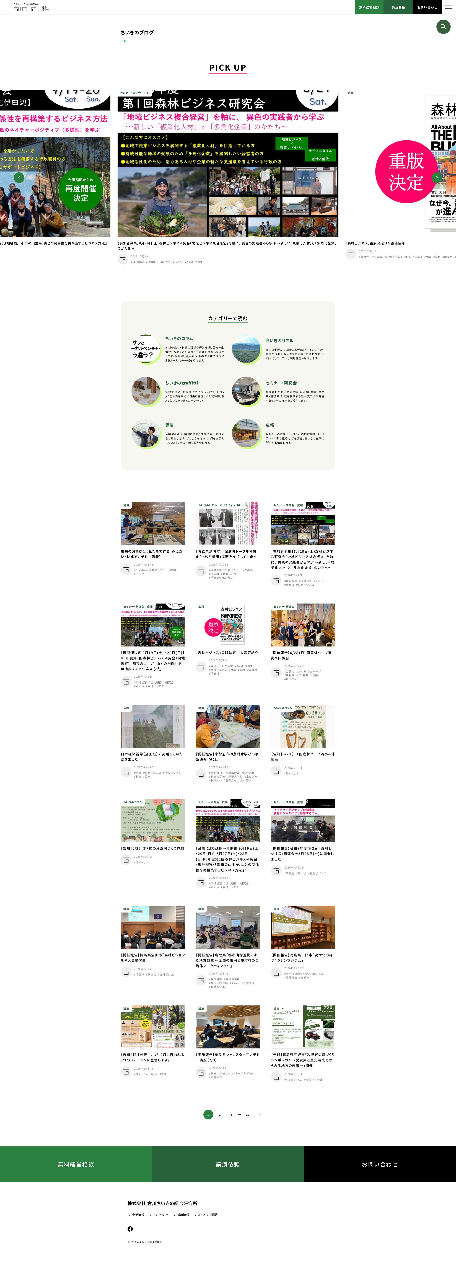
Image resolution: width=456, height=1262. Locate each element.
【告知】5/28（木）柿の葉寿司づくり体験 (156, 848)
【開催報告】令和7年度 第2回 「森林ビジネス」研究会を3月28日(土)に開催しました (302, 853)
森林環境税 (233, 979)
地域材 (215, 673)
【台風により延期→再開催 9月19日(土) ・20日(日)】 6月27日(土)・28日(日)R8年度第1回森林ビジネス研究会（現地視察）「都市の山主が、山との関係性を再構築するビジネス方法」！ (228, 859)
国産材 (448, 257)
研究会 (166, 262)
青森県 (248, 570)
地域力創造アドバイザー (226, 570)
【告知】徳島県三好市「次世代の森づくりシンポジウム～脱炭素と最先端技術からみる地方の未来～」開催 (303, 1060)
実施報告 (216, 1077)
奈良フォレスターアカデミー (237, 1073)
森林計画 (216, 979)
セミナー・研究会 (130, 93)
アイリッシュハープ (309, 671)
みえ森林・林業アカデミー (152, 570)
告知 (164, 1074)
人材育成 (246, 780)
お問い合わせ (427, 7)
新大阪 (178, 262)
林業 (429, 257)
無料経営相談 (369, 7)
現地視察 (138, 262)
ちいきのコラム (282, 708)
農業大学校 (236, 776)
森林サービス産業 (372, 257)
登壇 (155, 1074)
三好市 (305, 977)
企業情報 (138, 1215)
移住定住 (249, 773)
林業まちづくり (232, 574)
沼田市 (140, 974)
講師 (174, 570)
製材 (438, 257)
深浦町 (215, 574)
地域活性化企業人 (222, 577)
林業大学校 (218, 776)
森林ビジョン (167, 974)
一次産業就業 (231, 773)
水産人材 (252, 776)
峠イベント (292, 679)
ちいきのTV (160, 1215)
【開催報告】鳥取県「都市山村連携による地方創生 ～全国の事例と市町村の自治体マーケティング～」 (227, 960)
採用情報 (183, 1215)
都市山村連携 (219, 983)
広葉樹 (290, 671)
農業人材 (231, 780)
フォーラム (142, 1074)
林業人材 (216, 780)
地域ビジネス (414, 257)
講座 (213, 1073)
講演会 (152, 974)
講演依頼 (398, 7)
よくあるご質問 (207, 1215)
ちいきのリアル (207, 505)
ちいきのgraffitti (231, 505)
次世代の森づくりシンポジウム (304, 973)
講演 (126, 505)
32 (248, 1114)
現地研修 (153, 262)
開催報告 (291, 977)
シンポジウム (294, 1079)
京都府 (215, 773)
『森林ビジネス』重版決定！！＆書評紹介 (375, 243)
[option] (228, 177)
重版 (138, 773)
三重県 (140, 574)
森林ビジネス (194, 262)
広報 (147, 93)
